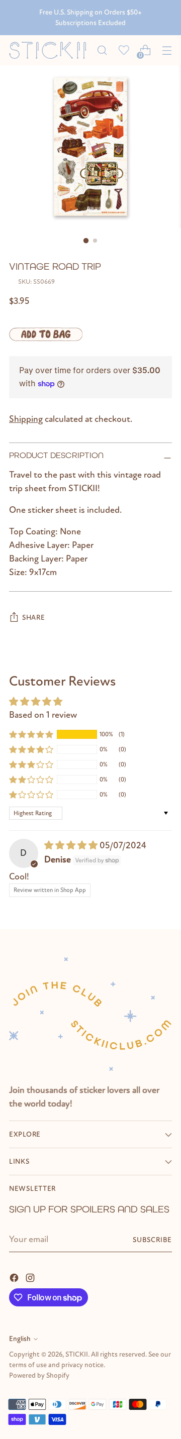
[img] (72, 845)
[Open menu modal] (166, 50)
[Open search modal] (102, 50)
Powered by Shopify (39, 1375)
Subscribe (152, 1240)
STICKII (76, 1354)
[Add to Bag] (45, 334)
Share (33, 617)
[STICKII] (50, 50)
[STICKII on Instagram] (31, 1277)
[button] (31, 734)
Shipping (26, 419)
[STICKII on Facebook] (15, 1277)
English (20, 1339)
